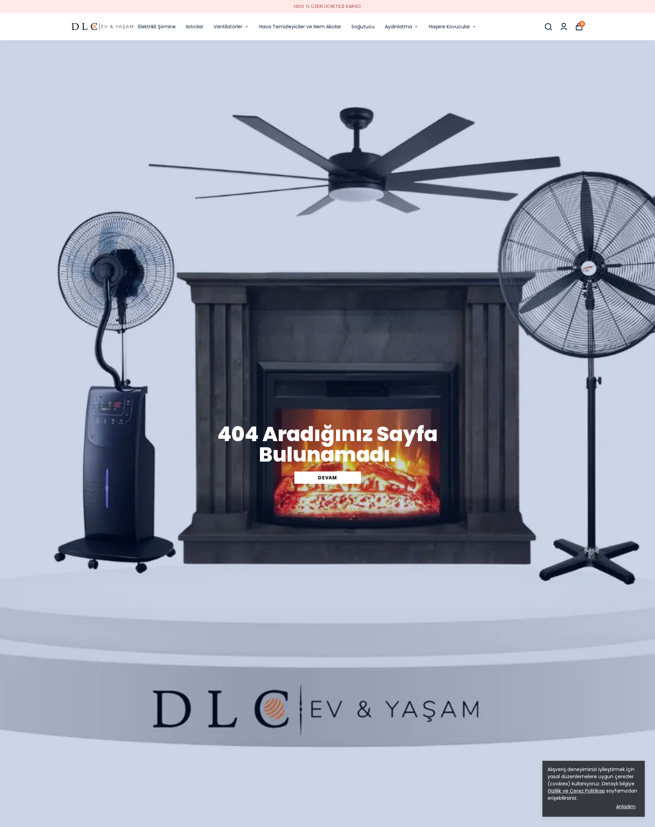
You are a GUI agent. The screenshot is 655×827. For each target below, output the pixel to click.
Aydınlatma (398, 26)
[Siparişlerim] (563, 27)
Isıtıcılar (194, 26)
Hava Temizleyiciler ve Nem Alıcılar (300, 26)
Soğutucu (363, 26)
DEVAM (327, 477)
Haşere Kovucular (449, 26)
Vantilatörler (228, 26)
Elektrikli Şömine (157, 26)
